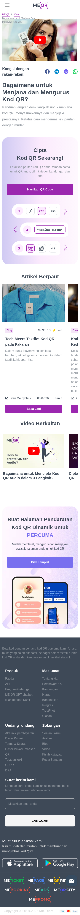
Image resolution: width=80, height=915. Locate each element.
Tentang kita (50, 678)
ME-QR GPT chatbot (18, 694)
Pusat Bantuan (52, 759)
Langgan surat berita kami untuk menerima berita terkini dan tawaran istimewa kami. (37, 788)
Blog (45, 743)
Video (17, 14)
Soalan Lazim (51, 733)
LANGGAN (40, 821)
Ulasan (47, 716)
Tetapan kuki (13, 759)
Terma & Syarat (15, 743)
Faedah (10, 678)
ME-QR (6, 14)
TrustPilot (48, 710)
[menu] (7, 5)
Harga (46, 694)
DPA (8, 770)
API (7, 683)
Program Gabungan (18, 689)
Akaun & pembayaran (19, 733)
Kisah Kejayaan (52, 754)
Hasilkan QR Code (40, 189)
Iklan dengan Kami (17, 699)
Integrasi (48, 705)
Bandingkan (50, 699)
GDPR (9, 765)
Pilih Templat (40, 562)
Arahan (47, 738)
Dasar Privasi (14, 738)
